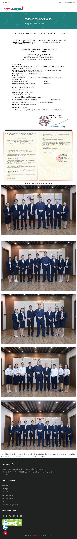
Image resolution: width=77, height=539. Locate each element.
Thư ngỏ (5, 489)
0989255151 (9, 475)
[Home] (13, 8)
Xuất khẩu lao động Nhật (10, 505)
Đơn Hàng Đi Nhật (7, 498)
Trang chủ (28, 24)
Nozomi (34, 535)
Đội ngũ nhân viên (8, 495)
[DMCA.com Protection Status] (12, 520)
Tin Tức (4, 501)
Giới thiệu (5, 485)
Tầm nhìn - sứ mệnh (8, 492)
